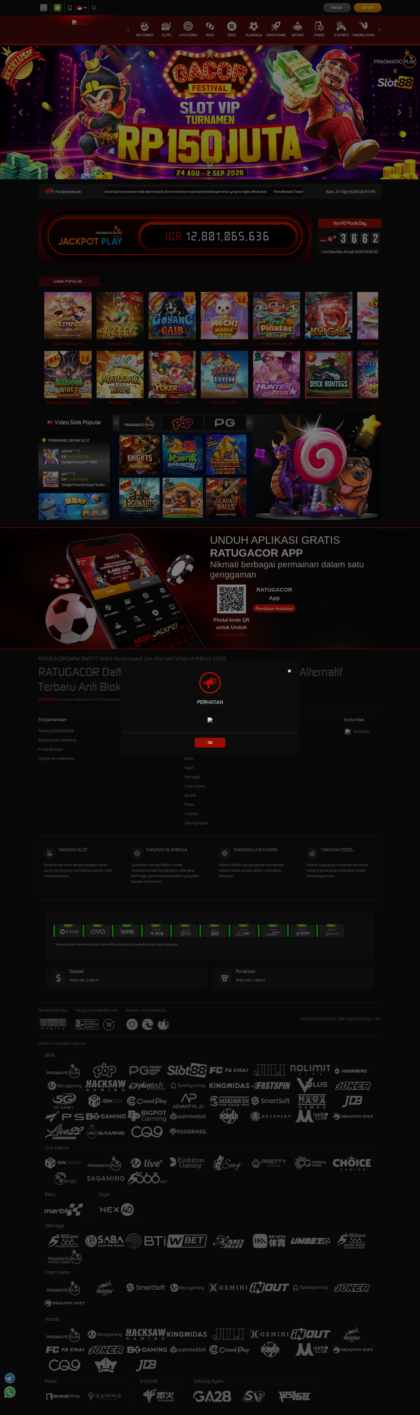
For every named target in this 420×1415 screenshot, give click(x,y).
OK (210, 742)
